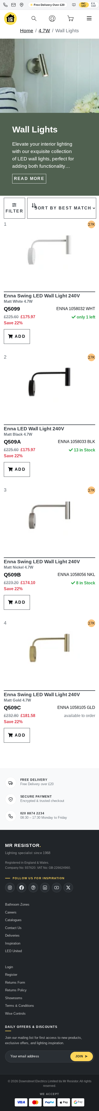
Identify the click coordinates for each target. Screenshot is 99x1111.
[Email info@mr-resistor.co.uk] (13, 4)
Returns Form (15, 982)
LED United (13, 951)
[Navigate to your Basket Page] (70, 18)
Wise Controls (15, 1013)
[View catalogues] (74, 4)
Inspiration (12, 943)
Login (9, 967)
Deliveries (12, 935)
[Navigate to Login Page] (52, 18)
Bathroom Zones (17, 904)
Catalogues (13, 920)
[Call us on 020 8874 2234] (5, 4)
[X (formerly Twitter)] (68, 887)
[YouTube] (56, 887)
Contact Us (13, 928)
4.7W (44, 30)
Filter (14, 211)
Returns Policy (16, 990)
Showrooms (13, 998)
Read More (29, 178)
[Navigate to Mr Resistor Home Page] (10, 18)
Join (79, 1056)
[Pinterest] (33, 887)
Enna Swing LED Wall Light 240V (42, 298)
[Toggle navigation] (89, 18)
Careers (10, 912)
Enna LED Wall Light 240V (34, 431)
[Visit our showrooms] (21, 4)
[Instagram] (10, 887)
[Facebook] (21, 887)
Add (19, 336)
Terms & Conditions (19, 1006)
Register (11, 975)
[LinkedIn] (45, 887)
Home (26, 30)
